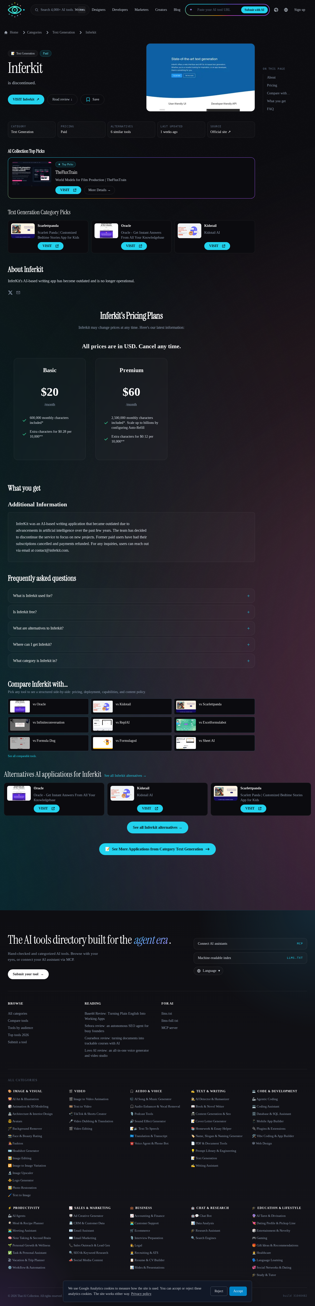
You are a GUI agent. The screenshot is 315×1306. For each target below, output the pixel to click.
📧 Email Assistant (81, 1230)
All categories (17, 1013)
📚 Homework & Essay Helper (211, 1128)
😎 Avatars (15, 1121)
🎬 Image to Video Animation (89, 1099)
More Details (99, 190)
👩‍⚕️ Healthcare (261, 1253)
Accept (238, 1291)
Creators (161, 10)
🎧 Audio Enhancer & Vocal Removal (155, 1106)
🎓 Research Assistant (205, 1230)
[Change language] (286, 9)
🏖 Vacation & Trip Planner (26, 1260)
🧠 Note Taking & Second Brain (29, 1238)
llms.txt (166, 1013)
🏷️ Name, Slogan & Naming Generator (216, 1136)
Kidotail (210, 226)
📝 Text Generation (204, 1158)
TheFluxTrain (66, 172)
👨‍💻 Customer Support (144, 1223)
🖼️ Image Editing (20, 1158)
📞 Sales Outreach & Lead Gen (89, 1245)
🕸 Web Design (262, 1143)
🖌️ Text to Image (19, 1195)
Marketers (141, 10)
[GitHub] (276, 9)
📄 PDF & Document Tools (209, 1143)
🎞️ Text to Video (80, 1106)
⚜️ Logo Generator (20, 1180)
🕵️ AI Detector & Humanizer (210, 1099)
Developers (120, 10)
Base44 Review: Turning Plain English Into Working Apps (115, 1016)
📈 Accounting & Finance (147, 1216)
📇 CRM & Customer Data (87, 1223)
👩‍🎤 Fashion (15, 1143)
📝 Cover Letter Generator (208, 1121)
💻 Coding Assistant (265, 1106)
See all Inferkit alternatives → (157, 827)
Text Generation (63, 32)
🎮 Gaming (259, 1238)
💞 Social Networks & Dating (271, 1267)
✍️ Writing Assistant (204, 1165)
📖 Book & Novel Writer (207, 1106)
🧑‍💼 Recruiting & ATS (144, 1253)
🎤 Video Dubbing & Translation (91, 1121)
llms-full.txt (169, 1021)
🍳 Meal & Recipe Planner (26, 1223)
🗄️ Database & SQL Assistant (271, 1114)
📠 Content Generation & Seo (211, 1114)
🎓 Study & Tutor (264, 1275)
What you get (276, 101)
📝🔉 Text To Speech (144, 1128)
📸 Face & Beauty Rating (25, 1136)
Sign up (299, 10)
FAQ (270, 109)
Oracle (126, 226)
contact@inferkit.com (51, 550)
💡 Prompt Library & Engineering (213, 1151)
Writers (80, 10)
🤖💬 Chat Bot (201, 1216)
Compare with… (278, 93)
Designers (98, 10)
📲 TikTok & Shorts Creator (87, 1114)
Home (14, 32)
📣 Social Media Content (86, 1260)
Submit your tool (28, 974)
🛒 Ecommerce (140, 1230)
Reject (219, 1291)
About (271, 77)
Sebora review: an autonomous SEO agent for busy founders (117, 1028)
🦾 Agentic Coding (265, 1099)
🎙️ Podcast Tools (141, 1114)
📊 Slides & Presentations (147, 1267)
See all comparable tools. (22, 756)
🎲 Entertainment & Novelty (271, 1230)
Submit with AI (254, 10)
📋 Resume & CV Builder (147, 1260)
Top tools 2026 (18, 1035)
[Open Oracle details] (106, 230)
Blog (177, 10)
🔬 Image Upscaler (20, 1173)
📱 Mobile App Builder (268, 1121)
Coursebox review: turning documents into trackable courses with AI (114, 1040)
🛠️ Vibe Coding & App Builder (273, 1136)
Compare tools (18, 1021)
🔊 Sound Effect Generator (148, 1121)
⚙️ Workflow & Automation (26, 1267)
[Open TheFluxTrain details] (31, 174)
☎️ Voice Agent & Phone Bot (149, 1143)
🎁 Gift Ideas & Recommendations (275, 1245)
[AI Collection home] (16, 9)
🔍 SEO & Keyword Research (88, 1253)
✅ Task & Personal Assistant (27, 1253)
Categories (34, 32)
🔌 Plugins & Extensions (268, 1128)
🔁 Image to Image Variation (27, 1165)
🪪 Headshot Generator (23, 1151)
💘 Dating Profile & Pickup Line (274, 1223)
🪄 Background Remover (25, 1128)
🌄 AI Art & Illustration (23, 1099)
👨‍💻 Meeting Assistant (22, 1230)
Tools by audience (20, 1028)
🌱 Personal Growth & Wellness (29, 1245)
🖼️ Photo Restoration (22, 1188)
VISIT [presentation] (64, 190)
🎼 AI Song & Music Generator (150, 1099)
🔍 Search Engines (203, 1238)
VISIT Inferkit (26, 99)
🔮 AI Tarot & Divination (269, 1216)
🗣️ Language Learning (267, 1260)
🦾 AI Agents (16, 1216)
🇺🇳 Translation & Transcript (148, 1136)
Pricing (272, 85)
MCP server (169, 1028)
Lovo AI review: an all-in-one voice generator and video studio (117, 1053)
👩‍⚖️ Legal (136, 1245)
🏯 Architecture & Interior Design (30, 1114)
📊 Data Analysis (202, 1223)
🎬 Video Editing (80, 1128)
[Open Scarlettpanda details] (23, 230)
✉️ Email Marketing (82, 1238)
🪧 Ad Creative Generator (86, 1216)
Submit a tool (17, 1042)
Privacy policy (141, 1294)
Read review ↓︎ (62, 99)
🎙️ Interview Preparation (146, 1238)
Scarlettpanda (48, 226)
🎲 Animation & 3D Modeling (28, 1106)
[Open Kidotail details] (189, 230)
